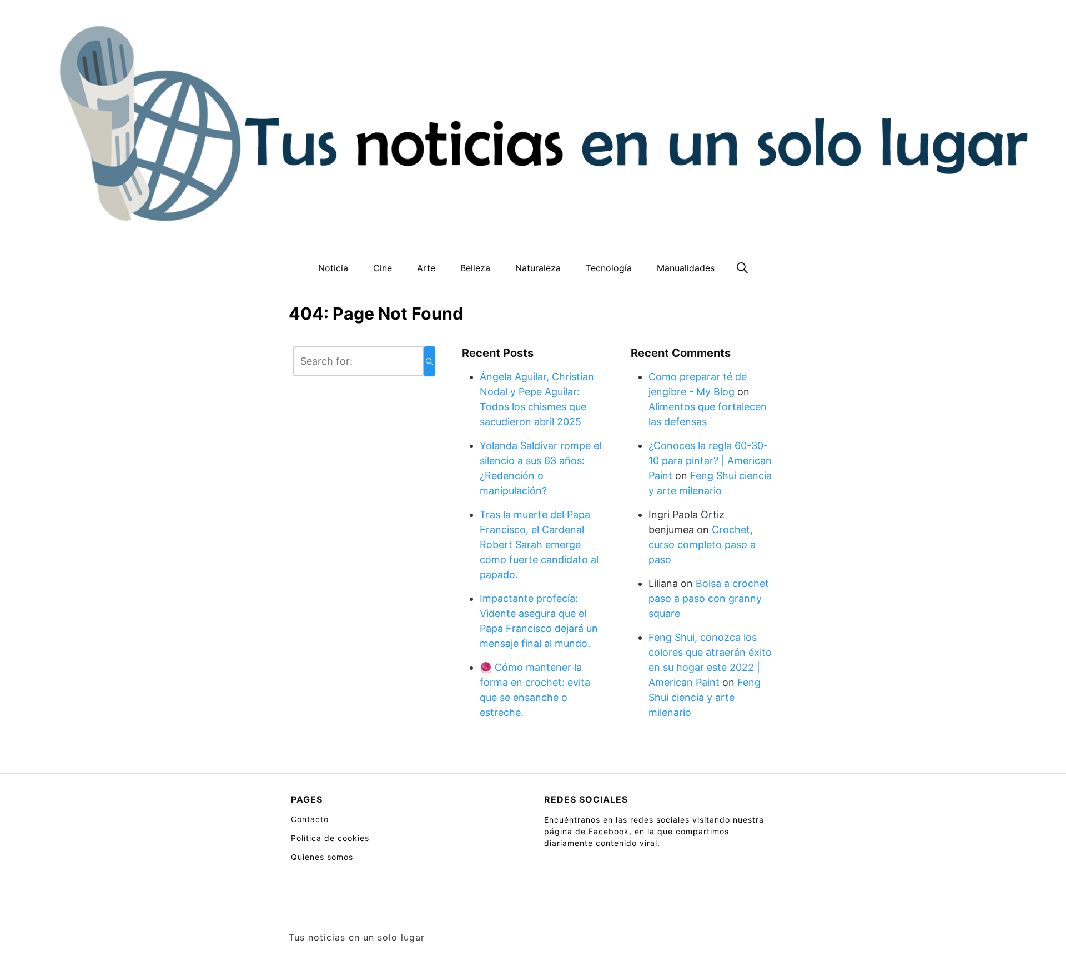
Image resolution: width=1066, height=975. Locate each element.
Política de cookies (330, 838)
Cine (382, 267)
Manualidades (686, 267)
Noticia (333, 267)
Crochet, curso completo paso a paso (702, 544)
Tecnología (609, 267)
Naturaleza (538, 267)
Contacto (310, 819)
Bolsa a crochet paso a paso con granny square (708, 598)
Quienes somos (322, 857)
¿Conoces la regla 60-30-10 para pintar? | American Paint (710, 460)
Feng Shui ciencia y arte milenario (704, 697)
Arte (426, 267)
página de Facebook (586, 831)
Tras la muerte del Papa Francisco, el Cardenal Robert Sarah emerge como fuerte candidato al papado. (539, 544)
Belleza (475, 267)
